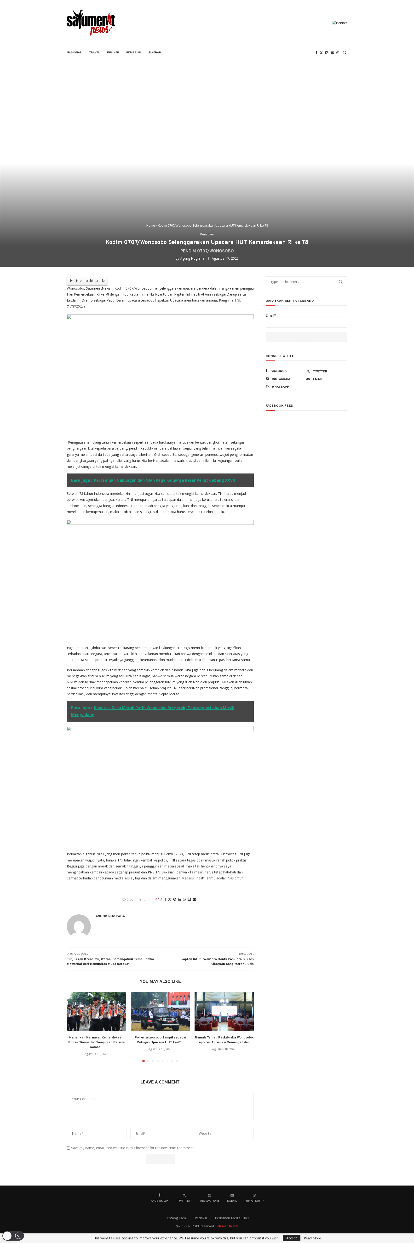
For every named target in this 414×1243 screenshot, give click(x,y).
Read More (312, 1238)
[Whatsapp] (337, 53)
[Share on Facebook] (165, 899)
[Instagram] (326, 53)
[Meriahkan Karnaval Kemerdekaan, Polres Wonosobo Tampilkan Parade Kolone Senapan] (96, 1011)
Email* (271, 315)
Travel (94, 53)
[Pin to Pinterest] (174, 899)
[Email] (332, 53)
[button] (73, 1027)
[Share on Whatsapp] (184, 899)
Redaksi (201, 1218)
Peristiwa (134, 53)
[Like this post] (160, 899)
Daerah (155, 53)
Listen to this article (89, 280)
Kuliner (113, 53)
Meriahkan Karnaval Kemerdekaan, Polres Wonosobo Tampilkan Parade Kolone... (96, 1042)
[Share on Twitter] (169, 899)
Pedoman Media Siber (232, 1218)
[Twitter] (321, 53)
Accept (291, 1238)
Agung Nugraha (192, 258)
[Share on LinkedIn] (179, 899)
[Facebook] (316, 53)
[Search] (344, 53)
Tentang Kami (176, 1218)
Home (150, 225)
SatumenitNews (226, 1226)
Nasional (74, 53)
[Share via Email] (194, 899)
